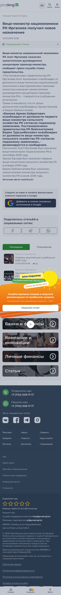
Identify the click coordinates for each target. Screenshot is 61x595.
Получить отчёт (30, 307)
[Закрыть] (30, 324)
